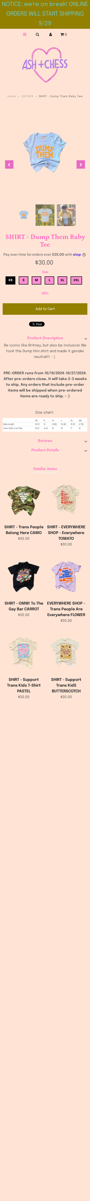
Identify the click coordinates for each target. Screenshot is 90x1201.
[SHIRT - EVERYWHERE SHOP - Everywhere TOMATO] (66, 499)
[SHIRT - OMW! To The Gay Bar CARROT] (24, 575)
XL (62, 280)
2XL (76, 280)
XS (10, 280)
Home (11, 96)
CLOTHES (27, 96)
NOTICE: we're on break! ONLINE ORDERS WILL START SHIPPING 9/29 (45, 14)
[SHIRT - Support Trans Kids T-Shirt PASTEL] (24, 652)
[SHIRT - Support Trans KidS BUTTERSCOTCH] (66, 652)
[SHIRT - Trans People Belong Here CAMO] (24, 499)
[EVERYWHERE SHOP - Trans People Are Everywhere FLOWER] (66, 575)
